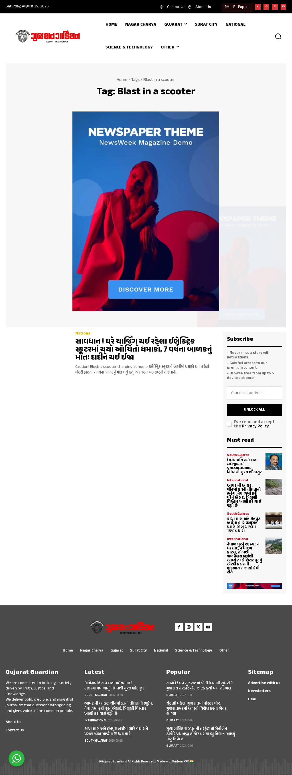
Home (122, 80)
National (83, 334)
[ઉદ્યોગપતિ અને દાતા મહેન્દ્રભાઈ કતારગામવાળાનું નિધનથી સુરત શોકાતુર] (273, 461)
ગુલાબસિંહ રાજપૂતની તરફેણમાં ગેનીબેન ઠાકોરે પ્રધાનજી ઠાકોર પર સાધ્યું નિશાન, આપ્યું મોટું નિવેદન (200, 734)
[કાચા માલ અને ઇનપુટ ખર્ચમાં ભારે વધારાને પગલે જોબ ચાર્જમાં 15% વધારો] (273, 520)
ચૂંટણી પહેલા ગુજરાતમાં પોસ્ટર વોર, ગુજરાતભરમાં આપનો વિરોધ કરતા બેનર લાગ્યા (196, 708)
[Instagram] (266, 7)
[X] (275, 7)
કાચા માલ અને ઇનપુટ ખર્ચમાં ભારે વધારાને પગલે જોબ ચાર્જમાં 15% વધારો (243, 525)
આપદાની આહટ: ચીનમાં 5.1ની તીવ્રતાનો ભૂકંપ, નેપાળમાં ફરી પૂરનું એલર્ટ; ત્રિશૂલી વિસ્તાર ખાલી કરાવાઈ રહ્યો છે (244, 496)
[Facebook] (258, 7)
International (237, 480)
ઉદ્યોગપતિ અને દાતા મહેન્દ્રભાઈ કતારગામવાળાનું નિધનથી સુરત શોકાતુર (244, 466)
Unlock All (254, 410)
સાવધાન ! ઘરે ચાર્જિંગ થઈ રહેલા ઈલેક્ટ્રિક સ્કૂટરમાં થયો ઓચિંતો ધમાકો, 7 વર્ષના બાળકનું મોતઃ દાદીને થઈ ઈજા (143, 350)
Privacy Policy (255, 426)
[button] (278, 36)
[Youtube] (283, 7)
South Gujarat (238, 455)
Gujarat (172, 695)
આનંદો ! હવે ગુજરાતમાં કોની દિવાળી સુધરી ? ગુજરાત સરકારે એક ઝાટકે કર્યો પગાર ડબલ (199, 686)
